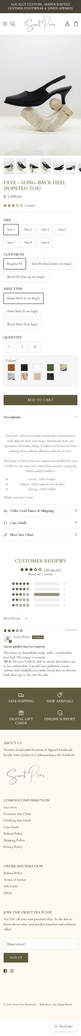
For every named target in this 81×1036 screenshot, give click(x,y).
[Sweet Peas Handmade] (40, 23)
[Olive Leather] (50, 367)
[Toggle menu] (5, 24)
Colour (12, 360)
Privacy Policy (13, 847)
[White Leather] (37, 367)
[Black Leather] (24, 367)
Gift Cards (10, 886)
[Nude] (37, 376)
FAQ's (8, 893)
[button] (14, 205)
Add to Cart (40, 400)
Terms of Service (15, 880)
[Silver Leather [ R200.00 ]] (11, 376)
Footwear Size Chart (17, 814)
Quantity (13, 337)
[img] (13, 631)
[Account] (66, 24)
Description (12, 417)
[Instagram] (12, 971)
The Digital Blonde (62, 1004)
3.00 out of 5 (52, 570)
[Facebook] (5, 971)
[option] (40, 95)
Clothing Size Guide (17, 820)
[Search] (15, 24)
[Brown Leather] (50, 376)
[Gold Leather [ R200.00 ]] (63, 367)
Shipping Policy (14, 840)
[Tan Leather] (11, 367)
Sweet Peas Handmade (24, 1004)
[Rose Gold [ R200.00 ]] (24, 376)
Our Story (10, 807)
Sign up (15, 957)
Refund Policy (13, 833)
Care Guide (11, 827)
